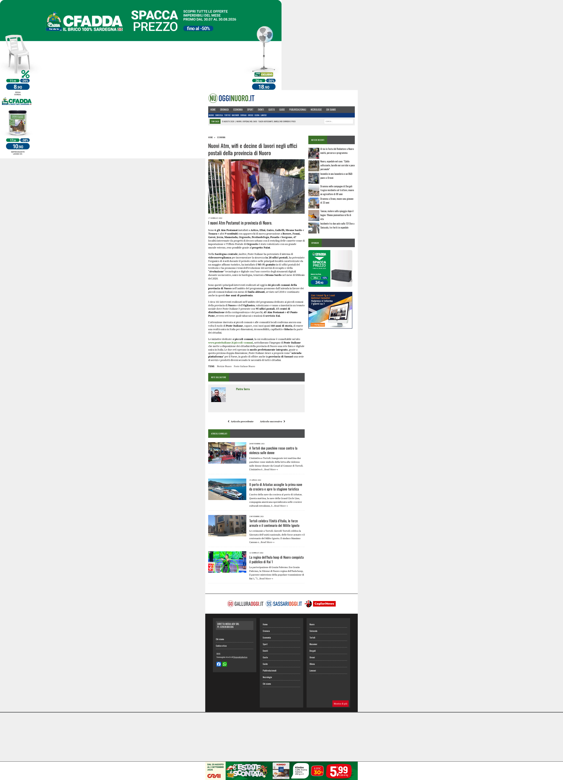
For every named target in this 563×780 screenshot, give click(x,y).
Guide (282, 109)
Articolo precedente (242, 421)
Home (213, 109)
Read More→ (271, 469)
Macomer (235, 115)
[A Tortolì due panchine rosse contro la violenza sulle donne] (227, 461)
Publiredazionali (297, 109)
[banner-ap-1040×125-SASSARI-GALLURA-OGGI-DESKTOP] (281, 778)
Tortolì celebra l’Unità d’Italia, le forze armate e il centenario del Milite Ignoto (274, 523)
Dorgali (243, 115)
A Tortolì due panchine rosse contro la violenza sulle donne (273, 450)
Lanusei (264, 115)
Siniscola (219, 115)
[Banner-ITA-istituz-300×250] (330, 326)
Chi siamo (331, 109)
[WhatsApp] (225, 664)
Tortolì (227, 115)
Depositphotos (240, 657)
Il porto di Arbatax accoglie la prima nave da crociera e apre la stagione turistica (275, 486)
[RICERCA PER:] (338, 121)
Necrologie (316, 109)
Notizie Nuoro (224, 366)
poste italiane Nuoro (244, 366)
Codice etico (221, 645)
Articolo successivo (271, 421)
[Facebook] (219, 664)
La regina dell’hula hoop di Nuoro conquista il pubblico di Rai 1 (276, 559)
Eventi (261, 109)
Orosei (250, 115)
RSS (218, 653)
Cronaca (224, 109)
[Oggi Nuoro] (231, 98)
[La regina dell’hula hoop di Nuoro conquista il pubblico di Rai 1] (227, 570)
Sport (250, 109)
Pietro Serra (243, 389)
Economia (238, 109)
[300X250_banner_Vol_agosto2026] (330, 284)
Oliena (257, 115)
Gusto (271, 109)
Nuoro (211, 115)
